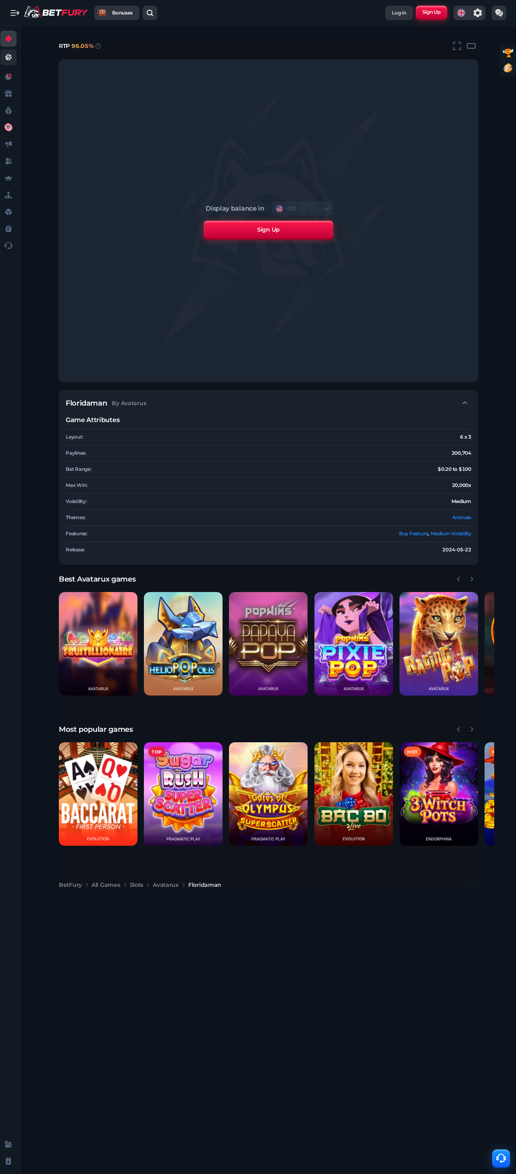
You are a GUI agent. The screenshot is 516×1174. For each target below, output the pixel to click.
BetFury (70, 884)
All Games (106, 884)
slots (137, 884)
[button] (98, 644)
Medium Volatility (451, 533)
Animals (461, 517)
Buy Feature (413, 533)
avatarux (166, 884)
